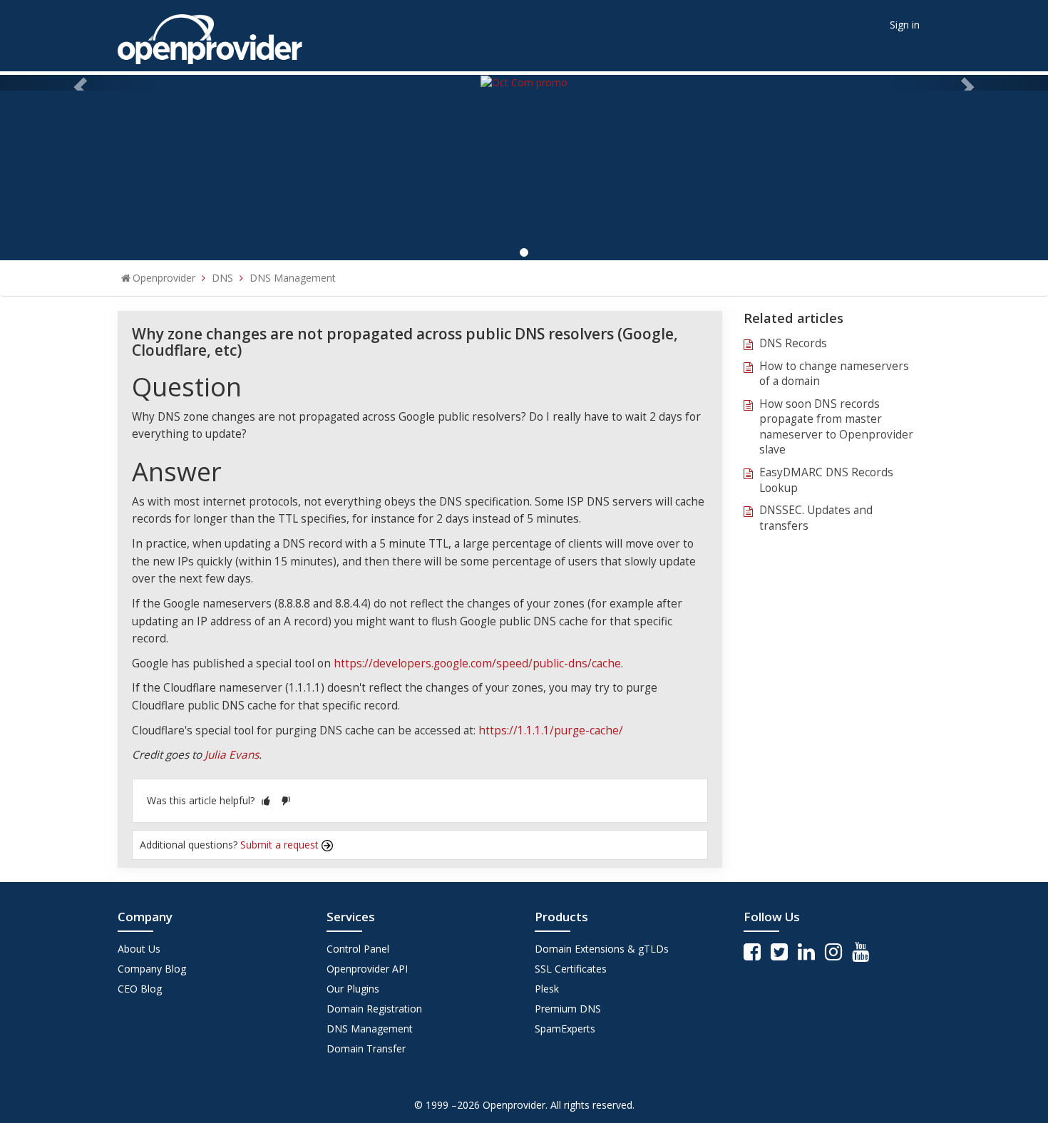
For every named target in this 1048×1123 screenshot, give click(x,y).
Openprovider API (367, 968)
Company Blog (152, 968)
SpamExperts (565, 1028)
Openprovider (164, 277)
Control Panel (358, 948)
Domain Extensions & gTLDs (602, 948)
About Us (139, 948)
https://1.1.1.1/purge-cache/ (550, 730)
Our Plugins (353, 988)
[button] (265, 800)
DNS (222, 277)
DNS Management (293, 277)
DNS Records (793, 343)
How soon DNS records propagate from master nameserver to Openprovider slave (836, 427)
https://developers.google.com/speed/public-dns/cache (477, 663)
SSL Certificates (571, 968)
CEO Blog (140, 988)
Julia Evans (232, 754)
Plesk (547, 988)
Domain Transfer (366, 1048)
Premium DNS (568, 1008)
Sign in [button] (905, 24)
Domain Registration (374, 1008)
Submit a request (281, 844)
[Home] (210, 34)
